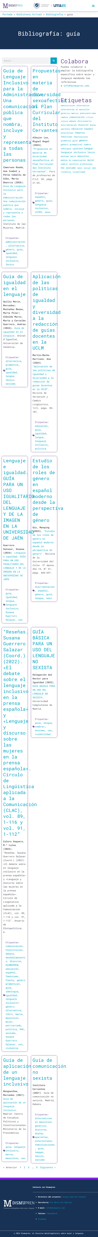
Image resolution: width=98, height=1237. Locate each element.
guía (19, 249)
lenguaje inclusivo (73, 152)
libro (9, 1014)
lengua (10, 376)
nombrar (40, 726)
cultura (64, 121)
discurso (15, 961)
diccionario (85, 121)
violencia (12, 1048)
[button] (93, 6)
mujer (9, 1021)
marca (18, 1014)
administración (15, 241)
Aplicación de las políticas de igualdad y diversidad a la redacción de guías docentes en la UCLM (47, 312)
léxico (10, 264)
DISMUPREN (12, 965)
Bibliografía (54, 14)
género (10, 249)
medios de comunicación (73, 160)
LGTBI (38, 212)
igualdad (11, 253)
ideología (12, 991)
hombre (87, 144)
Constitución (14, 949)
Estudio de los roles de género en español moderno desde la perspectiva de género (48, 490)
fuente (10, 980)
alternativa (16, 245)
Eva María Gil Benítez (61, 1202)
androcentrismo (88, 113)
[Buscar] (54, 60)
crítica (89, 117)
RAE (22, 1029)
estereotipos (43, 1140)
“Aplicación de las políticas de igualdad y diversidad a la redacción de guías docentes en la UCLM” (44, 378)
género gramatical (71, 144)
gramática (12, 364)
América (74, 113)
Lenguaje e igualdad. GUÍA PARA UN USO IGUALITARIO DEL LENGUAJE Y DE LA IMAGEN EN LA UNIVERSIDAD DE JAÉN (18, 499)
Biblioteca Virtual (29, 14)
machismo (65, 156)
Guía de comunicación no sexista (49, 1069)
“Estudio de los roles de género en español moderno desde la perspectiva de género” (44, 542)
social (87, 168)
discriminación (45, 586)
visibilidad (42, 734)
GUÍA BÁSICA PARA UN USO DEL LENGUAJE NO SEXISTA (44, 649)
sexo (47, 212)
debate (10, 953)
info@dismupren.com (76, 85)
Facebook (42, 1219)
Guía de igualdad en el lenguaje (14, 285)
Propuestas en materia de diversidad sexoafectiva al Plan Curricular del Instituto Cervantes (49, 100)
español (40, 196)
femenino (80, 132)
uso (20, 619)
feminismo (12, 976)
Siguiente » (48, 1167)
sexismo (10, 383)
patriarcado (13, 1025)
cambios (64, 117)
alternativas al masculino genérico (43, 1122)
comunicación (14, 946)
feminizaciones (45, 1144)
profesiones (86, 164)
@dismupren (52, 1213)
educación (41, 425)
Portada (7, 14)
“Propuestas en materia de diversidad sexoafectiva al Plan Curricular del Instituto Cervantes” (43, 160)
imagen (39, 1152)
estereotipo (67, 132)
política (40, 448)
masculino (12, 1017)
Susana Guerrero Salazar (11, 616)
